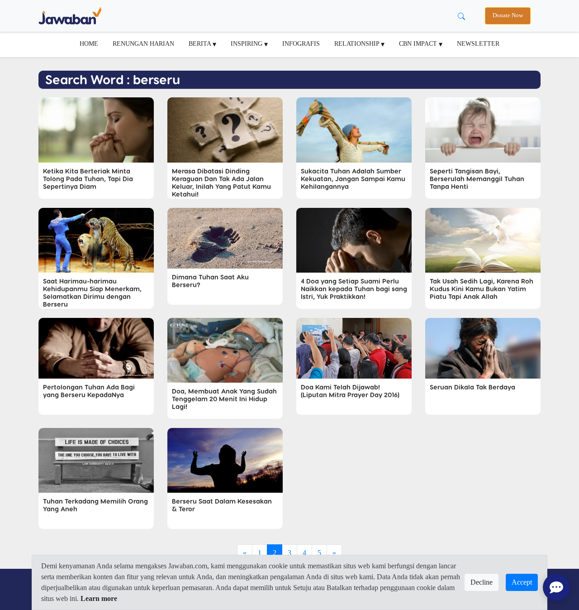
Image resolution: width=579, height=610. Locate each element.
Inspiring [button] (247, 43)
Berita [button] (201, 43)
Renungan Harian (143, 43)
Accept (522, 582)
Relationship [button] (357, 43)
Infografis (301, 43)
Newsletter (478, 43)
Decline (481, 582)
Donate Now (508, 15)
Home (89, 43)
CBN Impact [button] (419, 43)
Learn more (99, 598)
